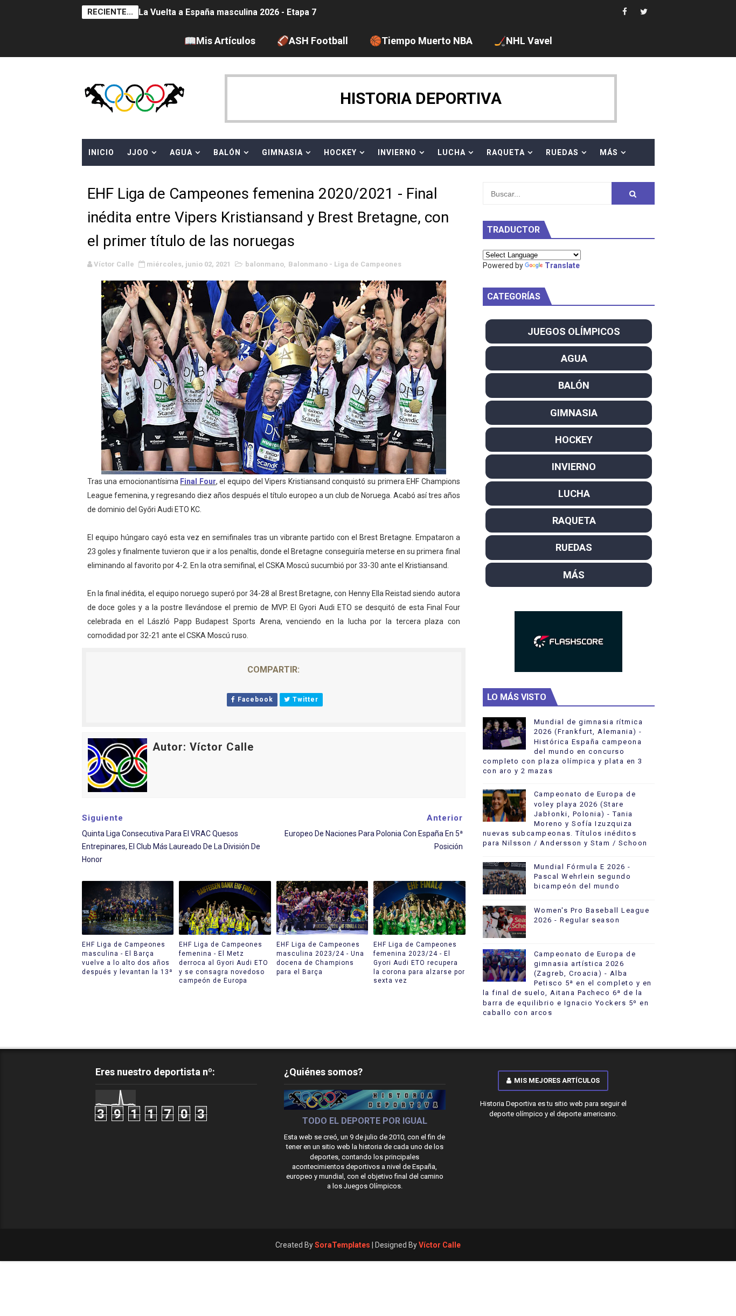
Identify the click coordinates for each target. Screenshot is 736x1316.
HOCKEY (340, 152)
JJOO (138, 152)
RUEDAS (562, 152)
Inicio (101, 152)
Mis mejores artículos (557, 1080)
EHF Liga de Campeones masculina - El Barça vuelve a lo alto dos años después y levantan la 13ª (127, 958)
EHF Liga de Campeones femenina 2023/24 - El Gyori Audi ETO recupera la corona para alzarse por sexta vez (419, 962)
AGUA (181, 152)
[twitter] (644, 12)
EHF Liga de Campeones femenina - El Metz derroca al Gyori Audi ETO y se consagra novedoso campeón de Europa (223, 962)
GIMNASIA (282, 152)
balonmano (264, 264)
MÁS (609, 152)
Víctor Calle (440, 1245)
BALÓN (227, 152)
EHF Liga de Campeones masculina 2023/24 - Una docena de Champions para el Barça (320, 958)
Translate (562, 265)
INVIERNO (397, 152)
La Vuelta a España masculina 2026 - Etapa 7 (227, 12)
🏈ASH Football (312, 40)
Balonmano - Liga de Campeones (344, 264)
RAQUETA (506, 152)
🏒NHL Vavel (523, 40)
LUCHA (452, 152)
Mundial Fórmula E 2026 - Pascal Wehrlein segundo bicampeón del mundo (582, 876)
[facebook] (625, 12)
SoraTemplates (342, 1245)
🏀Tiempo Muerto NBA (421, 40)
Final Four (198, 481)
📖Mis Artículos (219, 40)
